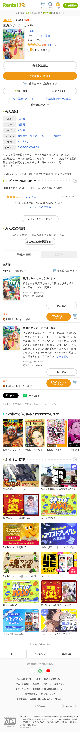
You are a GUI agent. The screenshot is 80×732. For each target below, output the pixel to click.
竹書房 (21, 124)
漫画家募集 (22, 699)
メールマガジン (57, 683)
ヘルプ (37, 678)
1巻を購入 (40, 76)
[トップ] (10, 5)
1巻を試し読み (40, 65)
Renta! (6, 403)
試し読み (61, 305)
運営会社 (59, 699)
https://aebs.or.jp (26, 727)
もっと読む (62, 356)
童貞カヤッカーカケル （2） (39, 328)
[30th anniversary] (21, 5)
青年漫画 (45, 35)
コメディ (34, 136)
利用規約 (37, 689)
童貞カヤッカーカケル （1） (39, 278)
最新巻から (21, 271)
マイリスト (60, 91)
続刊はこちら (39, 104)
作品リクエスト (23, 683)
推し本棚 (22, 91)
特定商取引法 (31, 694)
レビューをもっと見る (39, 218)
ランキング (39, 654)
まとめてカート (66, 270)
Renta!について (24, 678)
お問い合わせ (57, 678)
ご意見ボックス (40, 683)
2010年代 (23, 141)
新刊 (13, 654)
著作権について (48, 694)
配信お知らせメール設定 (58, 98)
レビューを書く (40, 49)
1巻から (7, 271)
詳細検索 (66, 654)
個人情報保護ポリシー (54, 689)
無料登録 (72, 5)
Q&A (46, 678)
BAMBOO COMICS (28, 147)
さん (31, 196)
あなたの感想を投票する (38, 241)
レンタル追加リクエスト (21, 98)
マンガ (21, 130)
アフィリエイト (23, 689)
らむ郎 (31, 30)
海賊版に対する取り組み (41, 699)
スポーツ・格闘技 (51, 136)
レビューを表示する (40, 207)
